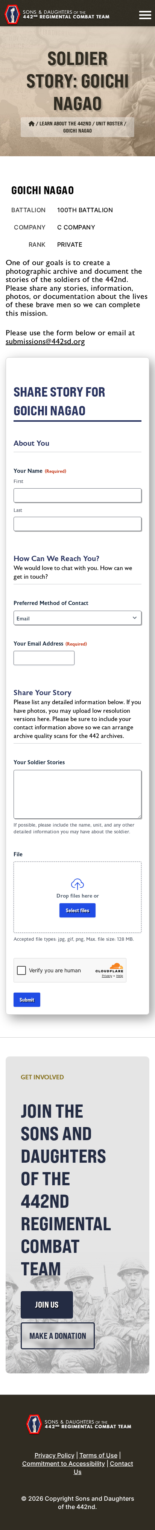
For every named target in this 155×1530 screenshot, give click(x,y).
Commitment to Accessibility (63, 1463)
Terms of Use (98, 1455)
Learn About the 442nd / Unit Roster (81, 123)
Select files (77, 910)
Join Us (47, 1305)
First (18, 481)
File (18, 854)
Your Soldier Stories (39, 762)
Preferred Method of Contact (51, 603)
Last (18, 510)
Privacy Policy (54, 1455)
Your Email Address (50, 644)
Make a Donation (57, 1336)
